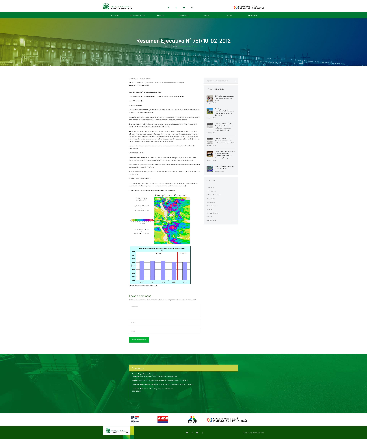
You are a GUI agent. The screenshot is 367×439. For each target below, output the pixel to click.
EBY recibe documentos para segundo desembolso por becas (224, 98)
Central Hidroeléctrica (137, 15)
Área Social (160, 15)
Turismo (206, 15)
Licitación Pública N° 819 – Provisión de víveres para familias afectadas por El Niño (225, 141)
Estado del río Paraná (214, 195)
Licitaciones (211, 202)
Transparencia (252, 15)
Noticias (229, 15)
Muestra (209, 209)
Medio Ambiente (183, 15)
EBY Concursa (211, 191)
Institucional (114, 15)
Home (166, 46)
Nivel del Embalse (145, 78)
